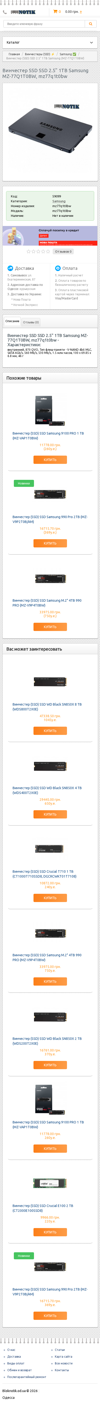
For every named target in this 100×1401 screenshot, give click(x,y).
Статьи (60, 1349)
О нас (11, 1349)
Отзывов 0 (63, 251)
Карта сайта (63, 1356)
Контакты (62, 1370)
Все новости (64, 1363)
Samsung (59, 201)
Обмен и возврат (19, 1370)
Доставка (14, 1356)
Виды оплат (16, 1363)
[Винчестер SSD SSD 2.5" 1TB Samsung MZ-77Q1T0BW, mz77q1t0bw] (50, 172)
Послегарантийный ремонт (26, 1376)
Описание (12, 321)
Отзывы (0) (31, 322)
